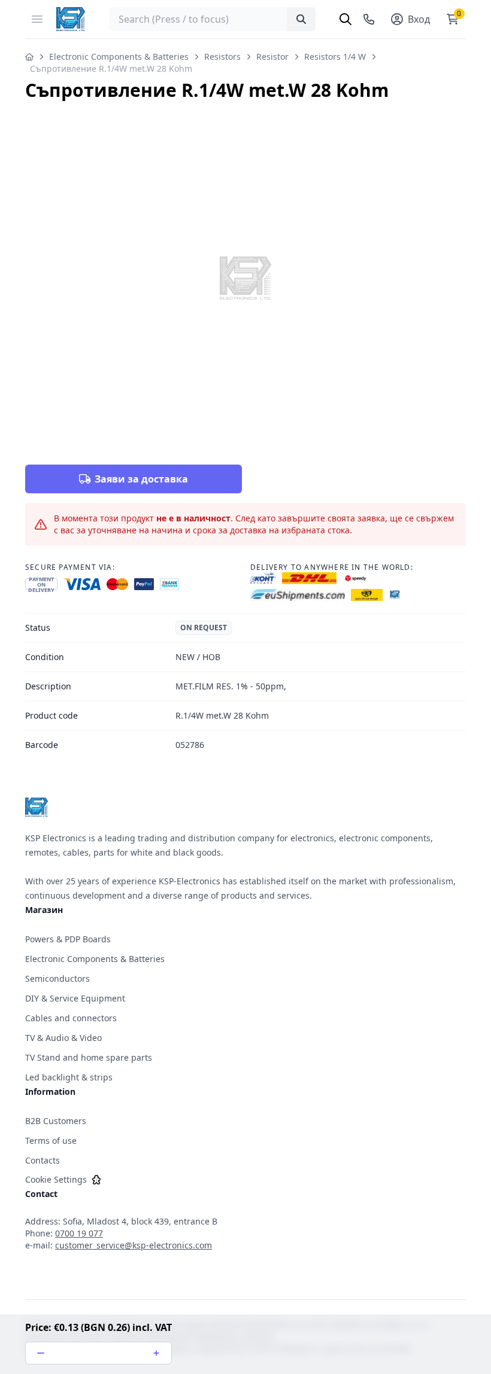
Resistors (222, 56)
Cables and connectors (71, 1018)
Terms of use (51, 1140)
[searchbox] (212, 19)
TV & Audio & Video (63, 1037)
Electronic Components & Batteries (119, 56)
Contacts (42, 1160)
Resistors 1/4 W (335, 56)
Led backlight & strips (69, 1077)
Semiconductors (57, 978)
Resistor (272, 56)
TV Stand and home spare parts (88, 1057)
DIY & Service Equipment (75, 998)
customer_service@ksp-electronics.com (133, 1245)
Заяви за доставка (141, 479)
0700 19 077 (79, 1233)
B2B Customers (55, 1120)
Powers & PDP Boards (68, 939)
